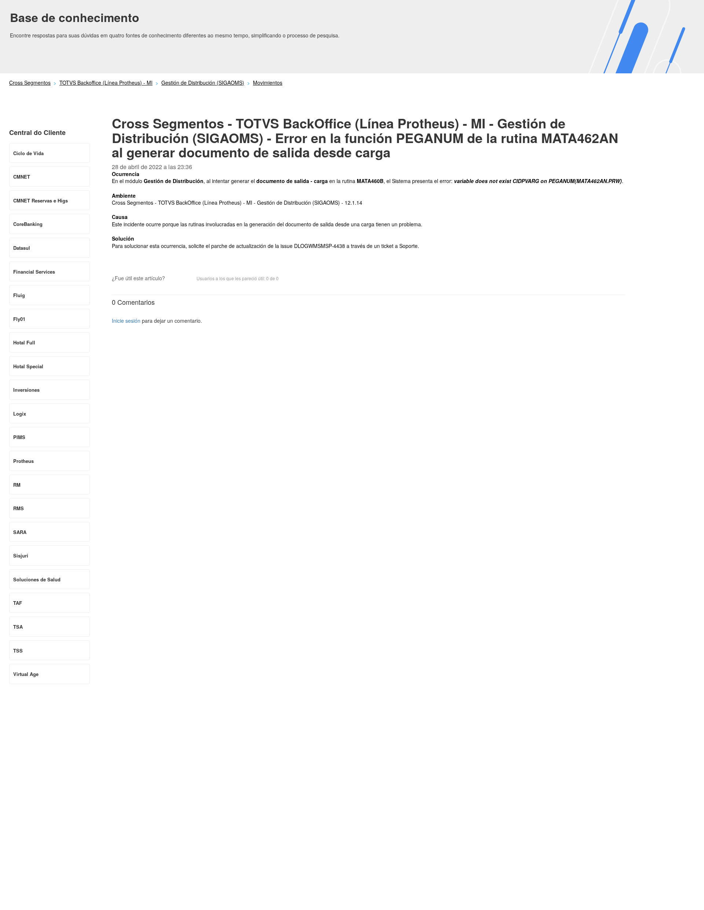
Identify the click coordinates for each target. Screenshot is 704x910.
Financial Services (34, 271)
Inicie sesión (126, 320)
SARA (19, 532)
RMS (18, 508)
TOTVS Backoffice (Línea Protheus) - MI (106, 82)
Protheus (23, 460)
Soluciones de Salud (36, 579)
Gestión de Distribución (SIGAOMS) (202, 82)
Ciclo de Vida (28, 153)
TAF (17, 602)
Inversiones (26, 389)
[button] (174, 278)
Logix (19, 413)
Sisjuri (20, 555)
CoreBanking (28, 223)
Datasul (21, 247)
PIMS (19, 437)
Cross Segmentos (30, 82)
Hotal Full (24, 342)
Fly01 (19, 318)
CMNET (21, 176)
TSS (18, 650)
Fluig (19, 295)
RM (17, 484)
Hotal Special (28, 366)
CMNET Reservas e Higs (40, 200)
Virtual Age (25, 673)
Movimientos (267, 82)
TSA (18, 626)
